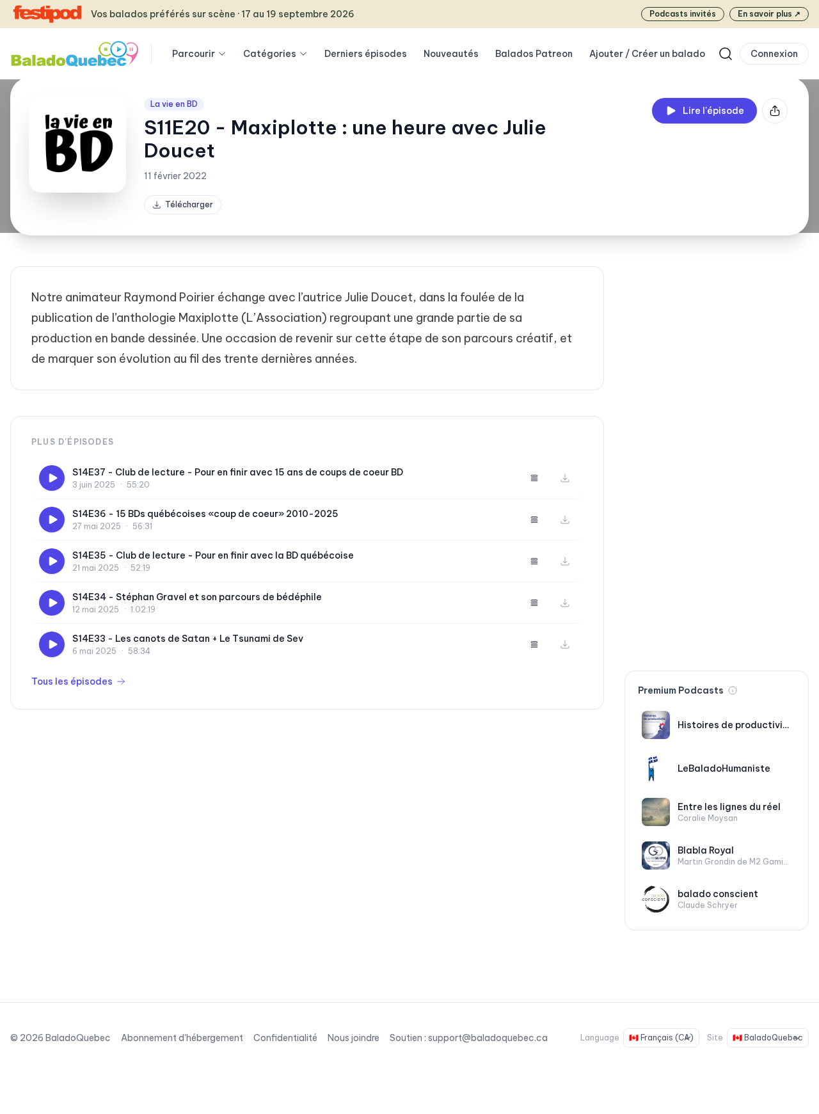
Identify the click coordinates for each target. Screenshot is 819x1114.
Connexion (774, 54)
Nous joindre (353, 1038)
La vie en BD (174, 104)
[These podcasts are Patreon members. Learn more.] (733, 690)
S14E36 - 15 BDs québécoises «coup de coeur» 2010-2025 (205, 514)
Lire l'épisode (713, 110)
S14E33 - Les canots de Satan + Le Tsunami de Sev (187, 638)
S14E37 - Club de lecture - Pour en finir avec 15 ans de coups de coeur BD (237, 472)
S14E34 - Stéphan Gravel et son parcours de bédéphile (197, 597)
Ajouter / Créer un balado (647, 54)
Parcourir (193, 54)
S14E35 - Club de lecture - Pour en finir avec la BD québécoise (213, 555)
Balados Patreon (534, 54)
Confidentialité (285, 1038)
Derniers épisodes (365, 54)
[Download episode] (565, 478)
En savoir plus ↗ (769, 14)
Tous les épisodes (72, 681)
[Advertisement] (716, 458)
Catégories (269, 54)
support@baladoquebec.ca (488, 1038)
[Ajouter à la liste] (534, 478)
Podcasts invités (682, 14)
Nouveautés (451, 54)
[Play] (52, 478)
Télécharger (189, 204)
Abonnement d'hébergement (182, 1038)
